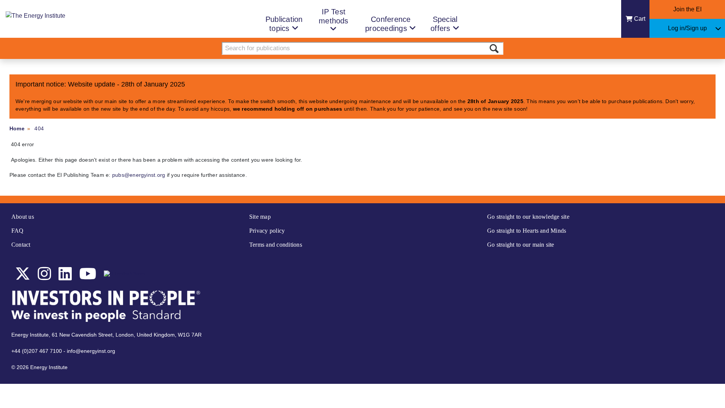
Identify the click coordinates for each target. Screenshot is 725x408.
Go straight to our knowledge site (528, 216)
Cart (639, 18)
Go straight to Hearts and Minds (526, 230)
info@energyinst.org (91, 351)
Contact (21, 244)
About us (22, 216)
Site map (260, 216)
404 (39, 128)
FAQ (17, 230)
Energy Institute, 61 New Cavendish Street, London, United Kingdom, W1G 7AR (106, 335)
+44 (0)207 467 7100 (36, 351)
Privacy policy (267, 230)
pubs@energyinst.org (138, 175)
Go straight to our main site (520, 244)
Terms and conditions (275, 244)
